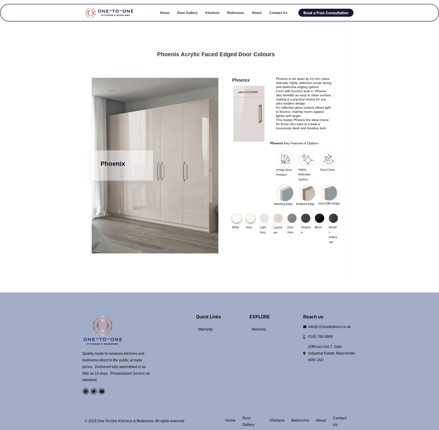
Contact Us (278, 13)
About (257, 13)
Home (164, 13)
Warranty (205, 329)
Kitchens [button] (212, 13)
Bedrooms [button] (235, 13)
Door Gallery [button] (187, 13)
